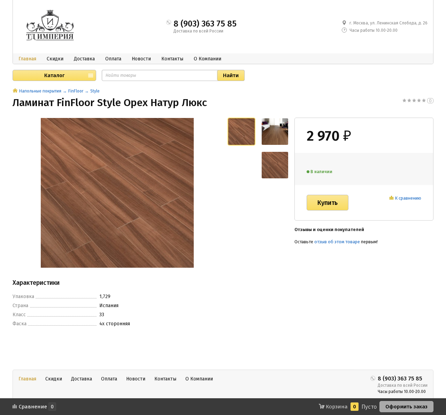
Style (95, 91)
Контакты (172, 59)
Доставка (84, 59)
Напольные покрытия (40, 91)
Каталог (54, 75)
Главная (27, 59)
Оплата (113, 59)
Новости (141, 59)
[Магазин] (15, 91)
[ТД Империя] (51, 26)
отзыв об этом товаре (337, 241)
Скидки (55, 59)
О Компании (207, 59)
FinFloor (75, 91)
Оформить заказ (406, 406)
